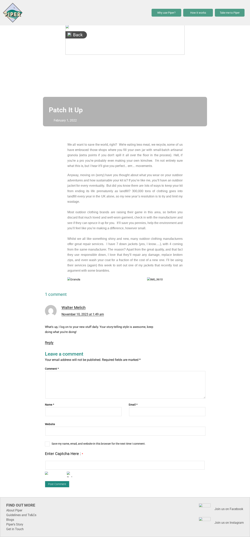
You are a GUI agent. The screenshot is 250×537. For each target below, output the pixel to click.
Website (50, 424)
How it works (198, 12)
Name (49, 404)
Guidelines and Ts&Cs (21, 515)
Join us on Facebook (228, 509)
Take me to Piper (230, 12)
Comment (52, 368)
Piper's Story (14, 524)
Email (133, 404)
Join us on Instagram (229, 523)
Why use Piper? (166, 12)
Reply (49, 343)
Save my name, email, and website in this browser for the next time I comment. (99, 443)
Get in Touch (15, 529)
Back (78, 34)
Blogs (10, 520)
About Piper (14, 510)
